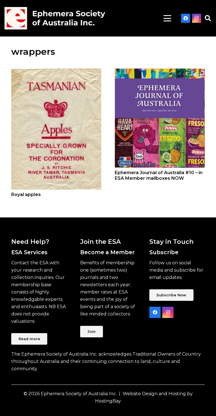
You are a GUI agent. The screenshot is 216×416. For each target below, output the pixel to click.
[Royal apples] (56, 129)
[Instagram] (196, 18)
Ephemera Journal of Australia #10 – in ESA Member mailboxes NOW (158, 175)
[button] (167, 18)
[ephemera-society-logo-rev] (54, 18)
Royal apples (26, 194)
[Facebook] (185, 18)
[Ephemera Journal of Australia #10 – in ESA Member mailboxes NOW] (160, 118)
